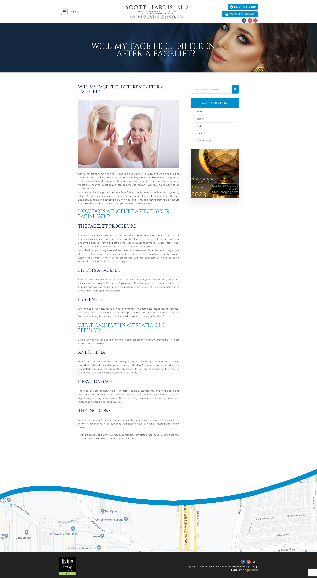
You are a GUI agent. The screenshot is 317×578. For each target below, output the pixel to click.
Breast (200, 119)
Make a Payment (242, 14)
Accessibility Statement (236, 566)
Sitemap (253, 566)
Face (199, 111)
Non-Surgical (203, 141)
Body (199, 126)
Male (199, 133)
